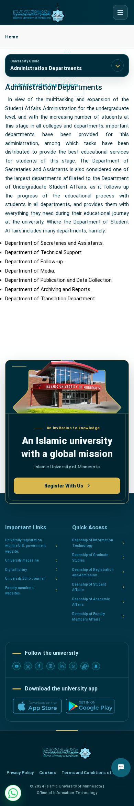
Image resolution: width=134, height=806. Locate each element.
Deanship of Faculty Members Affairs (88, 617)
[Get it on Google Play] (90, 706)
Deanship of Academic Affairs (91, 602)
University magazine (22, 560)
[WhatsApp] (73, 666)
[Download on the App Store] (37, 706)
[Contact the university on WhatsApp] (13, 793)
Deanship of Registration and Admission (93, 572)
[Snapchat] (96, 666)
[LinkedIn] (62, 666)
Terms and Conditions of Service (95, 772)
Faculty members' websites (20, 591)
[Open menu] (120, 12)
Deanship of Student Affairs (89, 587)
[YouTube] (16, 666)
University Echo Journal (25, 578)
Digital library (16, 570)
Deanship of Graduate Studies (90, 558)
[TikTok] (84, 666)
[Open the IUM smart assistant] (121, 767)
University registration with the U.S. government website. (25, 545)
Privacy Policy (20, 772)
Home (11, 36)
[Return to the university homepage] (67, 750)
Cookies (47, 772)
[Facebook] (39, 666)
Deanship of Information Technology (92, 543)
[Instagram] (50, 666)
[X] (28, 666)
